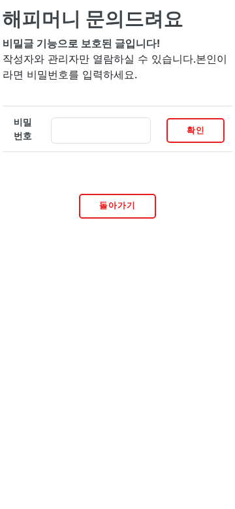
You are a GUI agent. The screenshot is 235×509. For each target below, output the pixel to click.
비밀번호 (23, 129)
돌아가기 (117, 205)
